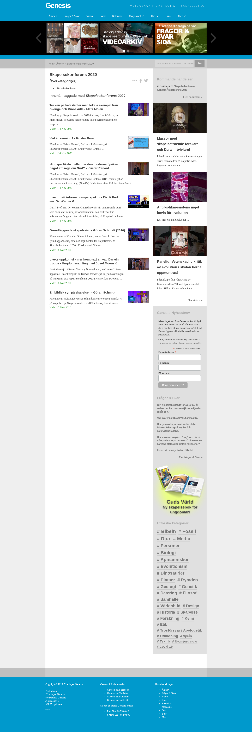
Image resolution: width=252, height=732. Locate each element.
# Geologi (166, 586)
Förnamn (163, 362)
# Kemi (188, 618)
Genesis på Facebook (118, 690)
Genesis (57, 5)
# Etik (162, 624)
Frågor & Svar (72, 16)
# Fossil (187, 531)
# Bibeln (166, 531)
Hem (51, 63)
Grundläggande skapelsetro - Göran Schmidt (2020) (87, 230)
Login (47, 709)
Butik (168, 16)
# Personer (168, 545)
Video (89, 16)
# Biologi (166, 552)
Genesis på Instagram (118, 696)
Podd (102, 16)
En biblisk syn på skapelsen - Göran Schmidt (82, 292)
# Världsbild (169, 605)
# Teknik (163, 641)
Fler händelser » (192, 97)
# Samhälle (167, 599)
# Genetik (187, 586)
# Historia (166, 612)
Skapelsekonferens (66, 88)
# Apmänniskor (173, 559)
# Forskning (168, 618)
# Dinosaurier (170, 573)
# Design (191, 606)
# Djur (164, 538)
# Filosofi (188, 593)
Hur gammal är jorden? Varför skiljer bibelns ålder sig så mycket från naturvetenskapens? (176, 427)
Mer (164, 717)
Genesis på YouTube (117, 693)
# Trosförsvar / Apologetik (179, 630)
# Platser (166, 579)
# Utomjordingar (184, 641)
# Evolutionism (172, 566)
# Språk (186, 636)
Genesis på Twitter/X (117, 700)
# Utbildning (167, 636)
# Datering (167, 593)
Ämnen (53, 16)
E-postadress (167, 352)
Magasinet (167, 707)
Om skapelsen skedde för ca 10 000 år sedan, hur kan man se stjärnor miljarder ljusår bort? (179, 408)
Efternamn (164, 373)
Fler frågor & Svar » (190, 457)
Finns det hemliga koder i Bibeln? (175, 450)
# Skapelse (187, 612)
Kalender (117, 16)
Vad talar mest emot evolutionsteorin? (177, 418)
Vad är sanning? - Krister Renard (74, 138)
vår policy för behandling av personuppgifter (179, 343)
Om (164, 710)
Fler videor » (195, 300)
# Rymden (187, 580)
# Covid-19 (165, 646)
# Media (181, 538)
